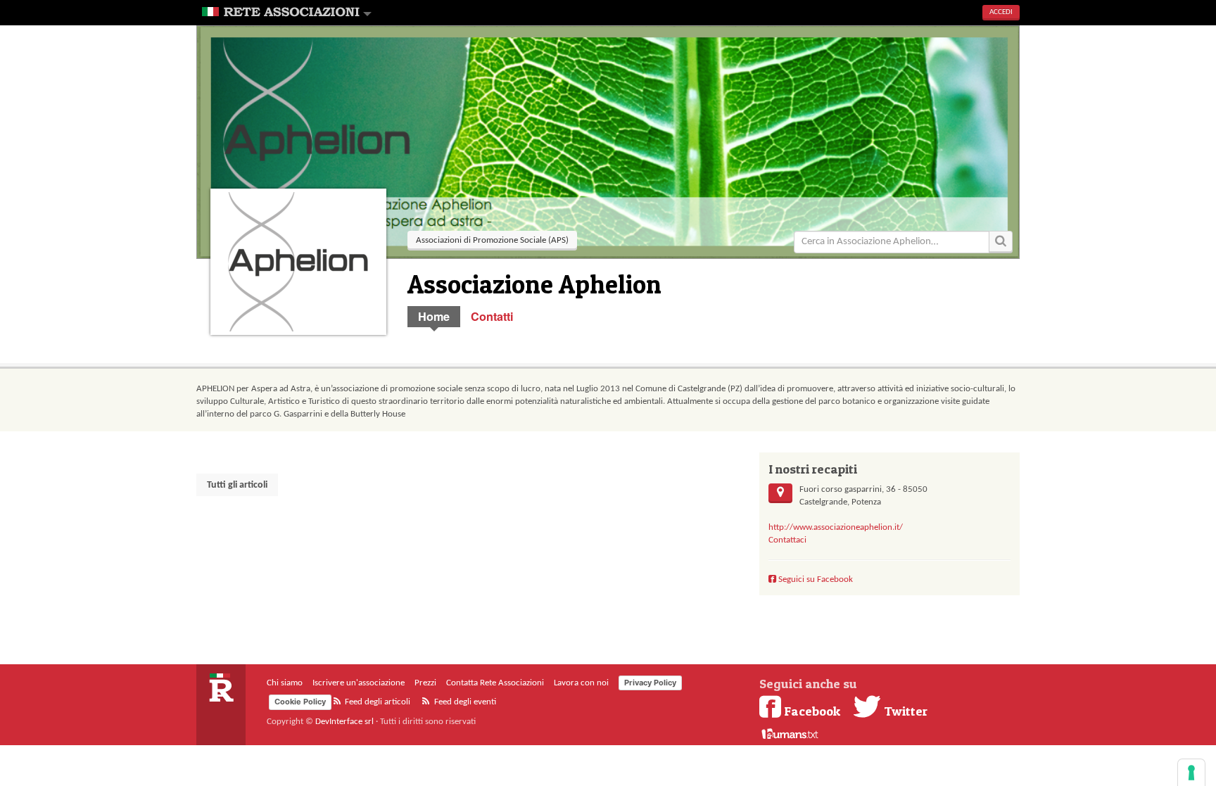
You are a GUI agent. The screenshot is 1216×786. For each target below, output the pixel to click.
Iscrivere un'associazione (358, 682)
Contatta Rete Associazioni (495, 682)
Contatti (492, 316)
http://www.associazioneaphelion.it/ (835, 527)
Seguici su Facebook (814, 579)
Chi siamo (285, 682)
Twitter (904, 710)
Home (434, 316)
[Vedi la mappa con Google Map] (780, 493)
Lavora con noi (581, 682)
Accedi (1001, 12)
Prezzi (425, 682)
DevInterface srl (344, 721)
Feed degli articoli (376, 701)
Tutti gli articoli (237, 485)
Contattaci (787, 540)
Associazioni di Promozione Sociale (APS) (492, 240)
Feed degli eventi (464, 701)
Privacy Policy (650, 682)
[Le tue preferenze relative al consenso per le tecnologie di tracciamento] (1191, 772)
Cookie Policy (300, 701)
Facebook (812, 710)
